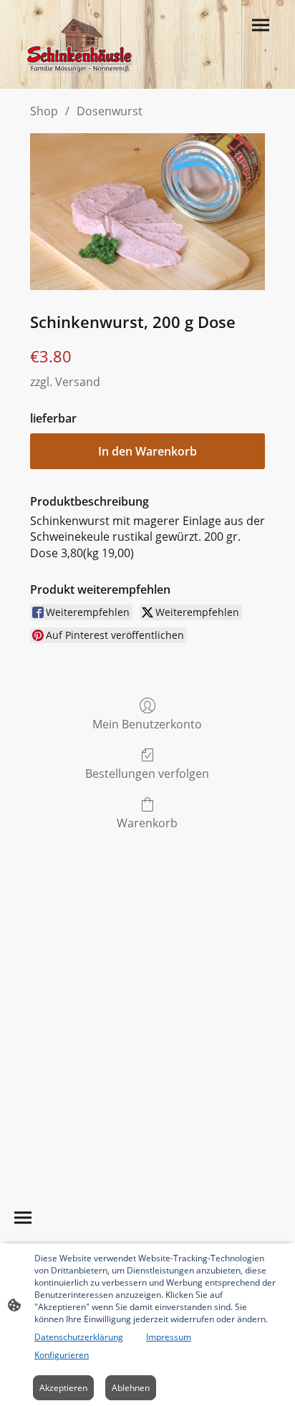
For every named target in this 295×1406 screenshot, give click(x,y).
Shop (44, 111)
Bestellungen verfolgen (147, 773)
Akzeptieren (63, 1388)
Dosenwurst (109, 111)
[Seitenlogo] (79, 44)
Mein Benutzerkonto (147, 723)
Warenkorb (147, 822)
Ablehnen (131, 1388)
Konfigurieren (61, 1355)
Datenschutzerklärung (78, 1337)
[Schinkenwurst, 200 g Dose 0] (147, 211)
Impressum (168, 1337)
